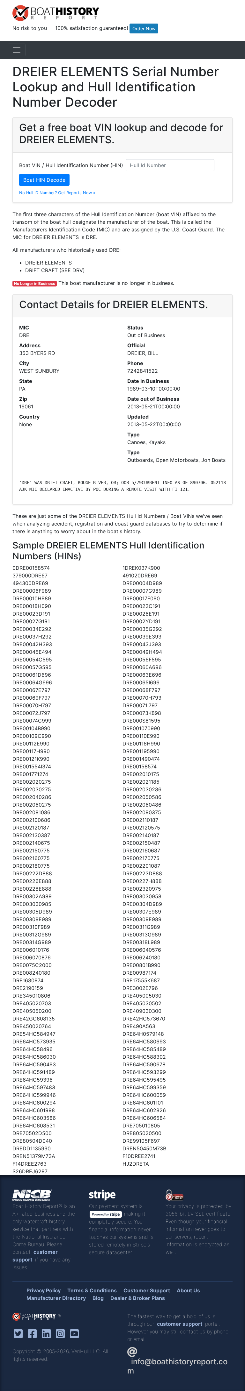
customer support (179, 1324)
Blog (98, 1298)
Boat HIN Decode (44, 180)
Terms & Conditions (92, 1290)
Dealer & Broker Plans (137, 1298)
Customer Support (146, 1290)
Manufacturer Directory (56, 1298)
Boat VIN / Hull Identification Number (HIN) (71, 165)
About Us (188, 1290)
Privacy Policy (43, 1290)
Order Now (143, 28)
